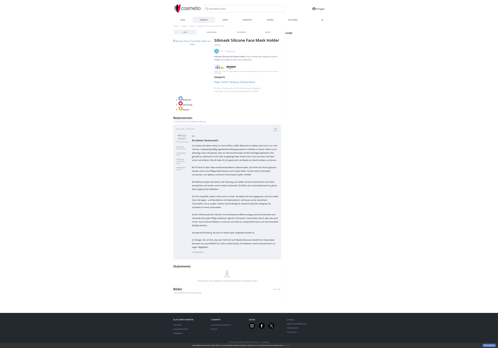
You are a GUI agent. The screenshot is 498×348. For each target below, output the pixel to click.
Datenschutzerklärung (296, 323)
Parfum (214, 329)
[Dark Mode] (322, 20)
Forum (225, 20)
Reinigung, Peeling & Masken (242, 82)
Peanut (228, 91)
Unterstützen (292, 328)
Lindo (192, 26)
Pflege (217, 82)
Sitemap (290, 319)
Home (183, 20)
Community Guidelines (221, 325)
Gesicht (224, 82)
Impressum (292, 332)
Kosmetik (204, 20)
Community (247, 20)
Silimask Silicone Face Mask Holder (210, 26)
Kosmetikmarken (180, 329)
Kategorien (293, 20)
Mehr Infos (287, 345)
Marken (270, 20)
